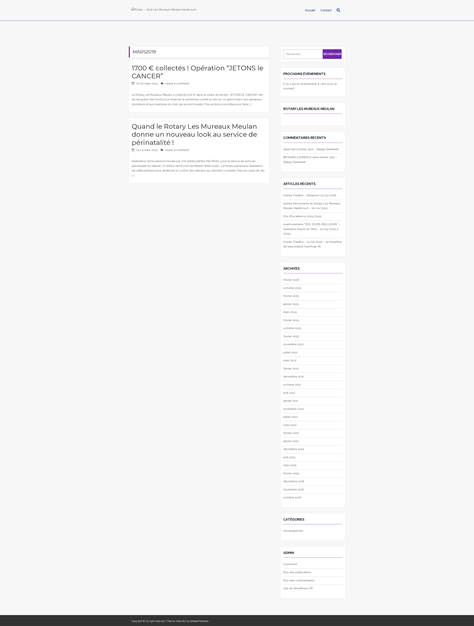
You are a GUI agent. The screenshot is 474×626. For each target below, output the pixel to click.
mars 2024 (290, 312)
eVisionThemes (199, 621)
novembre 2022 (293, 344)
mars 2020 (290, 425)
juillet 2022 (290, 352)
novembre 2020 (293, 409)
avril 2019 (289, 457)
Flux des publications (297, 572)
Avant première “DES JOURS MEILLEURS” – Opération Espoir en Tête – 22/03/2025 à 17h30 (311, 229)
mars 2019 (289, 465)
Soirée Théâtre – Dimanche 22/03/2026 (309, 195)
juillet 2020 (290, 417)
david (286, 149)
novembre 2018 (293, 489)
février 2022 (291, 368)
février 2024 (291, 320)
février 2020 (291, 433)
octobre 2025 (292, 288)
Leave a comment (177, 83)
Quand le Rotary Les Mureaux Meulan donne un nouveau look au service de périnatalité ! (194, 134)
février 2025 (291, 296)
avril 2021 (289, 392)
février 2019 (291, 473)
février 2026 (291, 280)
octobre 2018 (292, 497)
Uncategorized (293, 530)
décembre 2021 (293, 376)
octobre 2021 (292, 384)
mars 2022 (289, 360)
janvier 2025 (291, 304)
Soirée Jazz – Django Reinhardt (318, 149)
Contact (326, 10)
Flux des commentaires (298, 580)
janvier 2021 (290, 400)
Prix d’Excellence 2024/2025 (302, 216)
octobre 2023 (292, 328)
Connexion (290, 564)
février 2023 (291, 336)
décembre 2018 (293, 481)
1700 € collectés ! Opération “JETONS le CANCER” (197, 72)
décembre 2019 (293, 449)
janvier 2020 (291, 441)
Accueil (310, 10)
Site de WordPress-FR (298, 588)
